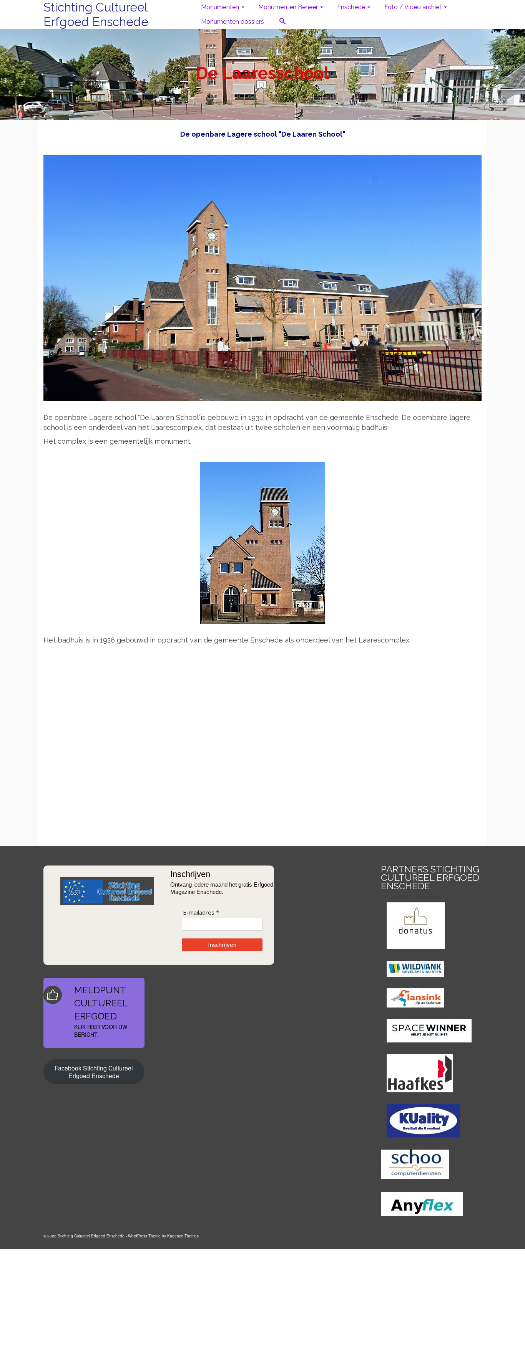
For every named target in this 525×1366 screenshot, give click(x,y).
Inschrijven (222, 944)
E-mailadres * (201, 912)
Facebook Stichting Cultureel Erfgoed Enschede (94, 1072)
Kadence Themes (183, 1236)
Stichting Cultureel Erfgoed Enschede (95, 14)
